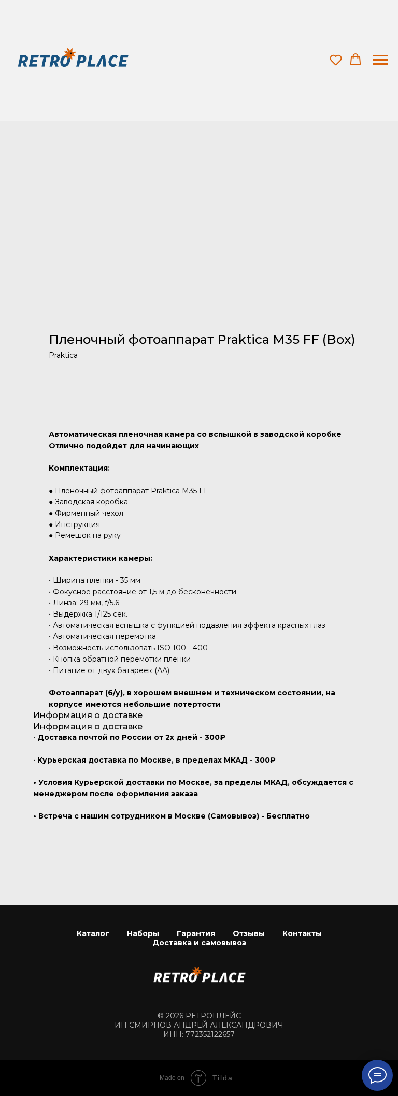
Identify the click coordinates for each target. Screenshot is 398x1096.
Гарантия (196, 933)
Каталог (93, 933)
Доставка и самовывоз (199, 942)
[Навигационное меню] (380, 60)
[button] (336, 59)
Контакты (302, 933)
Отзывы (249, 933)
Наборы (143, 933)
